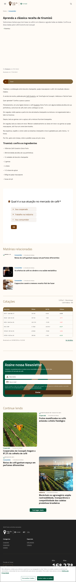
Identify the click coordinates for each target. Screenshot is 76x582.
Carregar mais (38, 510)
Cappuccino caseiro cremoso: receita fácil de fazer (35, 283)
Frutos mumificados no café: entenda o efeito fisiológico (52, 420)
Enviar (37, 392)
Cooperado (6, 542)
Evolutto (37, 105)
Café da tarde (30, 542)
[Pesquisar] (71, 4)
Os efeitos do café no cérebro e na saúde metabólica (36, 270)
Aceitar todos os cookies (45, 578)
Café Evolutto (31, 96)
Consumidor (12, 11)
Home (5, 11)
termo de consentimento (34, 388)
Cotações (29, 545)
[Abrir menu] (5, 4)
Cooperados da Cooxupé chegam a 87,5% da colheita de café (19, 452)
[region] (38, 574)
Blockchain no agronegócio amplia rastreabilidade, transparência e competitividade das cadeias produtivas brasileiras (55, 499)
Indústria (5, 548)
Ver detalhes (69, 340)
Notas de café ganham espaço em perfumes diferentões (37, 257)
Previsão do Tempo (8, 562)
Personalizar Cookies (28, 578)
